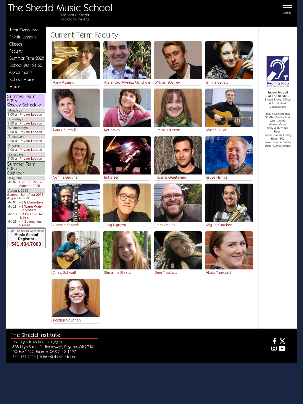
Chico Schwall (64, 272)
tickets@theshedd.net (58, 356)
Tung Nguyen (115, 225)
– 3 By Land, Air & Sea (31, 215)
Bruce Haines (216, 177)
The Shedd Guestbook (29, 231)
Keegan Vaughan (67, 320)
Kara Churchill (64, 130)
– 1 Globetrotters (31, 202)
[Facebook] (273, 341)
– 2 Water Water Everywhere (31, 208)
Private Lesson (31, 114)
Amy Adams (63, 82)
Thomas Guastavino (170, 177)
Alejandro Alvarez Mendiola (127, 82)
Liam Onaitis (165, 225)
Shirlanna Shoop (117, 272)
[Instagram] (273, 349)
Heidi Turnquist (218, 272)
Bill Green (112, 177)
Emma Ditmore (167, 130)
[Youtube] (282, 349)
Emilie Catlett (217, 82)
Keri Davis (112, 130)
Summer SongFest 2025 (25, 194)
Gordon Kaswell (66, 225)
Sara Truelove (166, 272)
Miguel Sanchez (219, 225)
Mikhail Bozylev (167, 82)
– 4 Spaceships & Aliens (30, 223)
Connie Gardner (66, 177)
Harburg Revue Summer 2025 (30, 184)
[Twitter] (282, 341)
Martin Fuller (216, 130)
